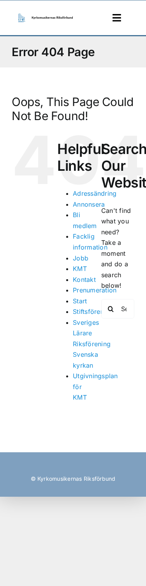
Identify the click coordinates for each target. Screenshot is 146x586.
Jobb (80, 258)
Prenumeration (94, 290)
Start (80, 301)
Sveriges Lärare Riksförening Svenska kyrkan (92, 344)
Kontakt (84, 279)
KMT (80, 269)
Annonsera (89, 204)
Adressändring (94, 193)
